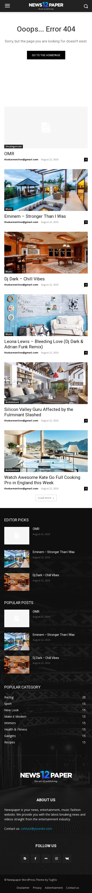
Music (9, 208)
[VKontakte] (67, 858)
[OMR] (46, 127)
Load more (44, 498)
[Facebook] (35, 858)
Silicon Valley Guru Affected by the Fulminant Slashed (38, 412)
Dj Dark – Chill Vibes (24, 278)
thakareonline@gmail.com (21, 159)
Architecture (12, 402)
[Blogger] (25, 858)
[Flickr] (46, 858)
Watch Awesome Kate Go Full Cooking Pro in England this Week (42, 480)
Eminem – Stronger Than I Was (35, 216)
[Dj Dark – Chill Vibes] (46, 253)
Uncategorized (14, 146)
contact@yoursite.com (36, 829)
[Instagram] (56, 858)
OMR (9, 153)
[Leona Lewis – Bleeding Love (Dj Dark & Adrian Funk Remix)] (46, 315)
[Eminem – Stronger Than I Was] (46, 190)
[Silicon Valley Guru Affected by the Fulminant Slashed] (46, 383)
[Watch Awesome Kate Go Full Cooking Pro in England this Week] (46, 451)
